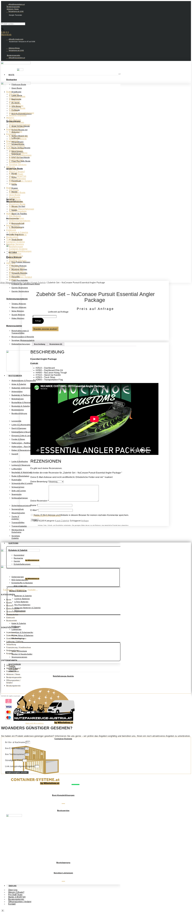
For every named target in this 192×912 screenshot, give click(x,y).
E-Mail (34, 510)
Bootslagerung (63, 863)
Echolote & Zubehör (18, 136)
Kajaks (26, 282)
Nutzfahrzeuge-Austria (63, 676)
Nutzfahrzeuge (16, 150)
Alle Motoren (15, 120)
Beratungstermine (17, 179)
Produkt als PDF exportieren (47, 516)
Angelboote (14, 101)
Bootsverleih (12, 141)
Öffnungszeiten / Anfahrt (19, 902)
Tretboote (13, 110)
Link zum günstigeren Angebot (20, 766)
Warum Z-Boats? (17, 172)
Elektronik (13, 543)
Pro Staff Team (16, 174)
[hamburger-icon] (119, 73)
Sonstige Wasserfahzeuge (21, 113)
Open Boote (14, 99)
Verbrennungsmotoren (17, 299)
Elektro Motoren (16, 122)
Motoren (10, 118)
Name (34, 505)
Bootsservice (63, 810)
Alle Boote (14, 94)
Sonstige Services (15, 148)
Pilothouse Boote (17, 96)
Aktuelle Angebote (18, 115)
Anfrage (38, 321)
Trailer (12, 667)
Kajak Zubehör (38, 282)
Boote (11, 75)
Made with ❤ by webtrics (34, 723)
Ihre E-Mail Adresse (15, 748)
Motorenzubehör (14, 326)
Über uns (10, 167)
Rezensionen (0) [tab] (56, 344)
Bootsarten (11, 79)
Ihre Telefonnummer (15, 754)
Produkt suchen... (9, 21)
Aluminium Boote (17, 108)
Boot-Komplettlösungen (63, 795)
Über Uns (12, 886)
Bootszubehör (15, 376)
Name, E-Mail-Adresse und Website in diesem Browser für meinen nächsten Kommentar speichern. (81, 515)
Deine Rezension (39, 501)
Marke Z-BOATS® (17, 176)
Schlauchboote (16, 106)
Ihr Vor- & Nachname (15, 742)
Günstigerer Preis (13, 760)
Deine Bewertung (39, 481)
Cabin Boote (15, 103)
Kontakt (12, 904)
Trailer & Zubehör (14, 143)
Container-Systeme (63, 739)
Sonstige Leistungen (63, 873)
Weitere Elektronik (18, 139)
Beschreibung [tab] (39, 344)
